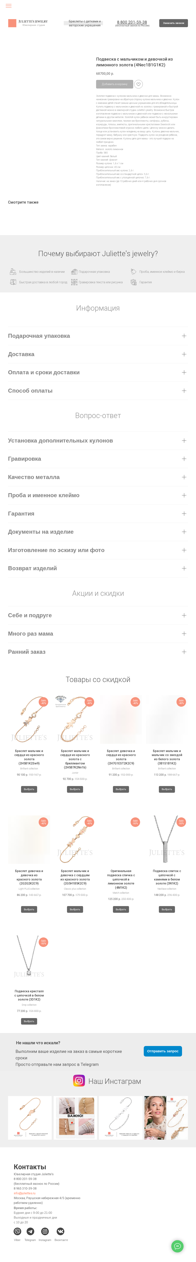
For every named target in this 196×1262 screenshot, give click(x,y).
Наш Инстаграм (114, 1081)
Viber (17, 1240)
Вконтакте (61, 1240)
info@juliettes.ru (24, 1193)
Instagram (45, 1240)
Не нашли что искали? (38, 1042)
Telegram (30, 1240)
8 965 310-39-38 (25, 1188)
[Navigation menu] (8, 7)
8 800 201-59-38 (25, 1179)
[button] (173, 23)
